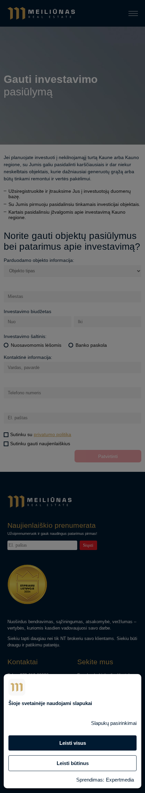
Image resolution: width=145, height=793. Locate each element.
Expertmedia (120, 780)
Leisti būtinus (73, 763)
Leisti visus (72, 743)
